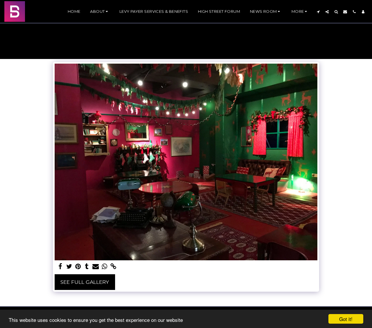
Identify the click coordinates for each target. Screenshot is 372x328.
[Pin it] (78, 266)
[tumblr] (87, 266)
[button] (99, 12)
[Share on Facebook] (60, 266)
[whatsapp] (104, 266)
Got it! (346, 318)
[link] (113, 266)
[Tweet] (69, 266)
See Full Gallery (84, 282)
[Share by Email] (95, 266)
